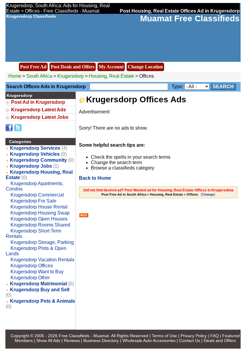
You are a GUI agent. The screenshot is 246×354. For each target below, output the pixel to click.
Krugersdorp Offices (31, 265)
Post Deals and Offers (72, 66)
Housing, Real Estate (111, 76)
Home (14, 76)
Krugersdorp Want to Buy (37, 271)
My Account (111, 66)
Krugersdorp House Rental (39, 206)
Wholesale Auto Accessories (149, 340)
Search (223, 86)
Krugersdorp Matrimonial (38, 283)
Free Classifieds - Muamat (84, 335)
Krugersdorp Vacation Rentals (42, 259)
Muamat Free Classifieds (190, 18)
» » (149, 194)
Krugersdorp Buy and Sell (39, 289)
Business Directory (101, 340)
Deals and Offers (220, 340)
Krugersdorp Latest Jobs (39, 117)
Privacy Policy (194, 335)
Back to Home (95, 178)
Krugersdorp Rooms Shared (40, 224)
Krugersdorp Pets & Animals (42, 301)
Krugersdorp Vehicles (35, 154)
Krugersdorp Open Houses (39, 218)
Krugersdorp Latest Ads (38, 109)
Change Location (145, 66)
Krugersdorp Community (38, 160)
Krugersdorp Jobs (31, 166)
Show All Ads (48, 340)
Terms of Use (164, 335)
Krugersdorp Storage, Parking (42, 242)
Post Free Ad (33, 66)
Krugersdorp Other (30, 277)
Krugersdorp (71, 76)
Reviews (72, 340)
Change (208, 194)
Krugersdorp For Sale (33, 200)
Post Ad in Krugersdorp (38, 102)
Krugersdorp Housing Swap (40, 212)
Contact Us (189, 340)
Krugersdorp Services (35, 148)
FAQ (214, 335)
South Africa (39, 76)
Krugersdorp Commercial (37, 194)
